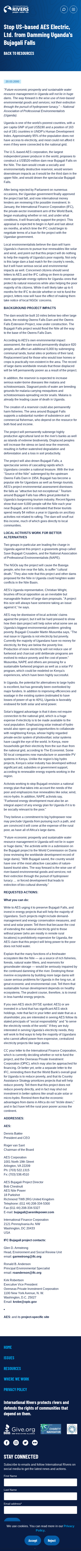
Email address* (13, 1503)
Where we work (16, 1378)
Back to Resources (19, 53)
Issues (9, 1357)
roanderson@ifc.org (27, 1272)
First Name (10, 1475)
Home (8, 1347)
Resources (12, 1368)
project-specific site (35, 1317)
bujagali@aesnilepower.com (34, 1212)
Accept (34, 1541)
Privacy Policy (15, 1389)
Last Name (10, 1489)
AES (7, 1317)
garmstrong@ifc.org (27, 1256)
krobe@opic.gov (25, 1301)
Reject (54, 1541)
